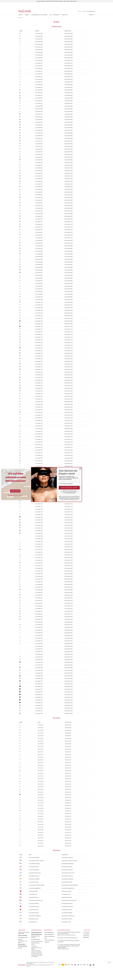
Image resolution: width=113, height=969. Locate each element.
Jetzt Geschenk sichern (69, 487)
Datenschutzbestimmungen (70, 492)
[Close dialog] (80, 469)
